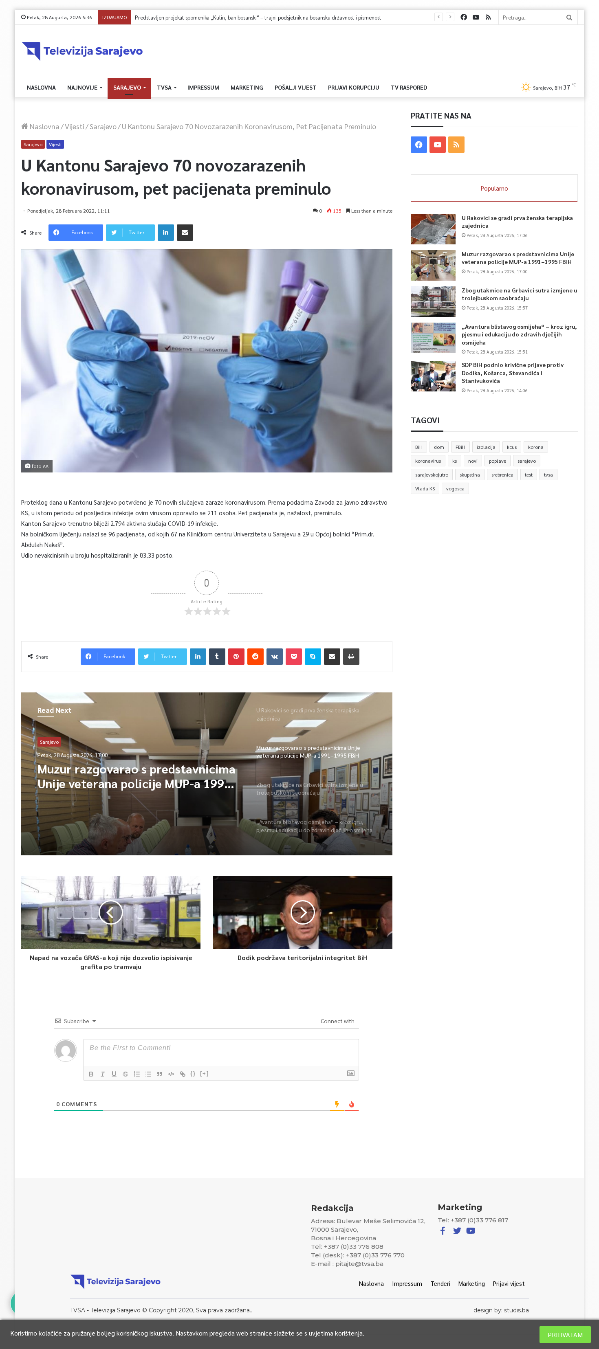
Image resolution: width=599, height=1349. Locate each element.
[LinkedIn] (166, 232)
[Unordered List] (148, 1074)
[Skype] (313, 656)
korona (536, 447)
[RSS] (488, 17)
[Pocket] (294, 656)
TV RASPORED (409, 87)
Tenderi (440, 1283)
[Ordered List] (137, 1074)
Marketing (247, 87)
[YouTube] (476, 17)
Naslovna (41, 87)
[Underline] (114, 1074)
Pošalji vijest (296, 87)
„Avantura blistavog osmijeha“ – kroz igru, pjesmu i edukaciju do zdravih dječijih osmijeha (519, 334)
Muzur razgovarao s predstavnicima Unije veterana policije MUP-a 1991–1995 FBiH (137, 776)
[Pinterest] (236, 656)
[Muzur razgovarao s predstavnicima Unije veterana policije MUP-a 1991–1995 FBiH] (433, 265)
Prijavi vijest (509, 1283)
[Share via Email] (185, 232)
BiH (419, 447)
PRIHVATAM (565, 1334)
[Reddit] (255, 656)
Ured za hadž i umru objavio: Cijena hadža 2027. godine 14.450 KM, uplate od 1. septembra (240, 17)
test (529, 474)
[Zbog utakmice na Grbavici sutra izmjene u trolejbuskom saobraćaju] (433, 301)
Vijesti (74, 126)
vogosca (455, 488)
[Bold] (91, 1074)
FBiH (460, 447)
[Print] (351, 656)
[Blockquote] (159, 1074)
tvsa (548, 474)
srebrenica (502, 474)
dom (439, 447)
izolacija (486, 447)
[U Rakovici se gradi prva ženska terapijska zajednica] (433, 229)
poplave (497, 460)
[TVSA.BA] (82, 51)
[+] (204, 1073)
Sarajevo (127, 87)
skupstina (470, 474)
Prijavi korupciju (353, 87)
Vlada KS (425, 488)
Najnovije (82, 87)
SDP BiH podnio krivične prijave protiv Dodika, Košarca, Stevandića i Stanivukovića (513, 372)
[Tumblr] (217, 656)
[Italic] (102, 1074)
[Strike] (125, 1074)
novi (473, 460)
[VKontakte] (274, 656)
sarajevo (527, 460)
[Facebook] (464, 17)
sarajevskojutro (431, 474)
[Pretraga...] (569, 17)
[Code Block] (171, 1074)
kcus (512, 447)
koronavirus (428, 460)
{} (193, 1073)
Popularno (494, 188)
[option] (206, 773)
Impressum (203, 87)
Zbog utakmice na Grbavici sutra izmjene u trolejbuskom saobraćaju (519, 294)
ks (454, 460)
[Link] (182, 1074)
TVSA (164, 87)
